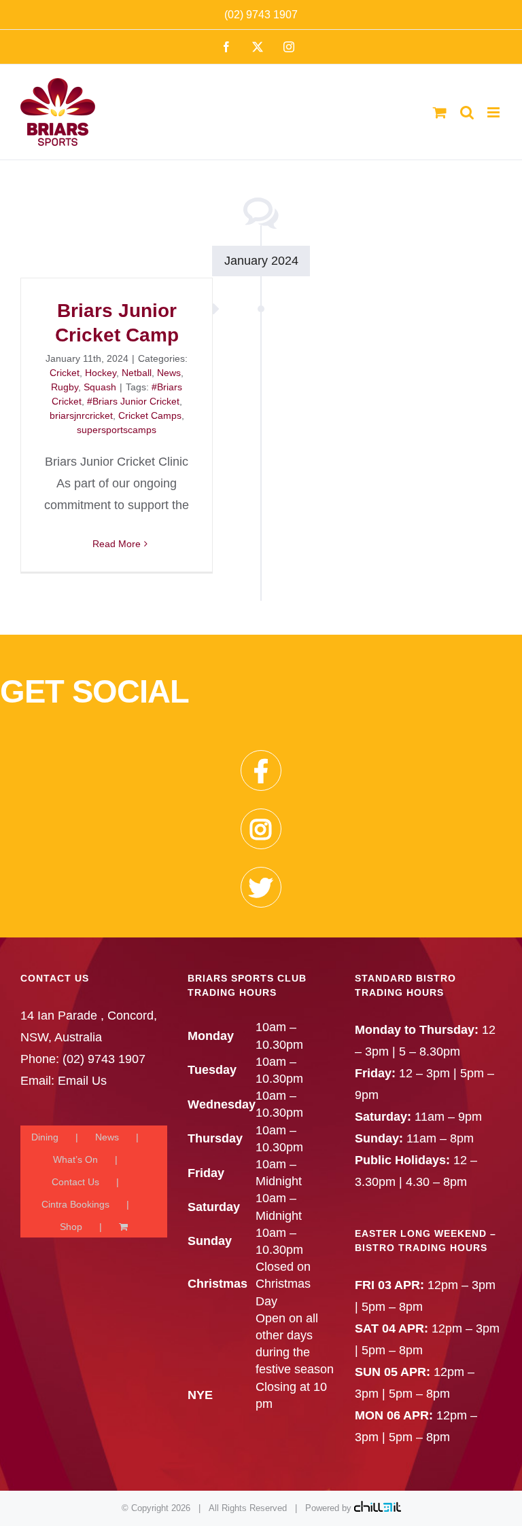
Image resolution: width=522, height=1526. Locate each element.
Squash (100, 387)
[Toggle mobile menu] (494, 112)
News (169, 372)
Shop (71, 1226)
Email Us (82, 1080)
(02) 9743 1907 (261, 14)
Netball (137, 372)
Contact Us (75, 1181)
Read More (116, 543)
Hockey (100, 372)
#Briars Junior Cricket (133, 401)
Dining (44, 1137)
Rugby (64, 387)
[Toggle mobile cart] (440, 112)
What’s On (75, 1159)
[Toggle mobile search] (467, 112)
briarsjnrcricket (81, 415)
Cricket (65, 372)
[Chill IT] (377, 1508)
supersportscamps (116, 429)
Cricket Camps (149, 415)
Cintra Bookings (75, 1204)
